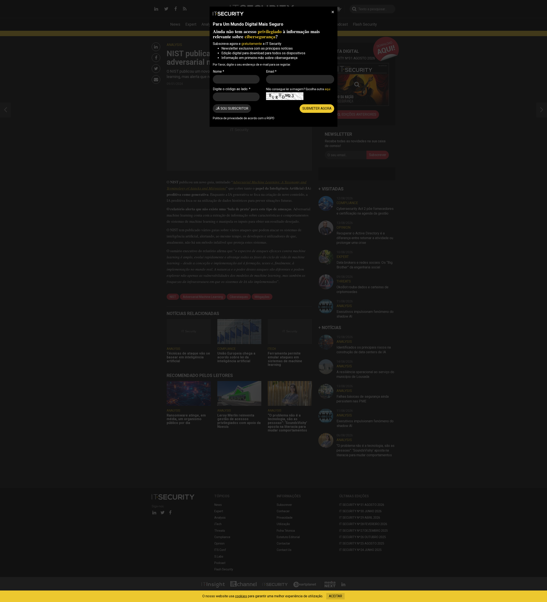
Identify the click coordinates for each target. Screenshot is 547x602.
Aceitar (335, 596)
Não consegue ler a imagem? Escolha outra (298, 89)
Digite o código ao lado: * (231, 89)
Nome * (218, 71)
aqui (327, 89)
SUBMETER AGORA (316, 108)
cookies (241, 596)
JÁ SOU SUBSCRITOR (232, 108)
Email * (271, 71)
